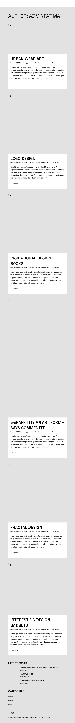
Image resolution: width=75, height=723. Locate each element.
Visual (37, 63)
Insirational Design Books (32, 680)
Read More (15, 84)
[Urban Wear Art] (37, 39)
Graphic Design (13, 717)
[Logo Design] (37, 124)
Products (31, 63)
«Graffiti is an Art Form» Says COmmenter (39, 667)
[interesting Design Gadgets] (37, 589)
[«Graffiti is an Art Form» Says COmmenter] (37, 358)
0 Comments (55, 63)
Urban (48, 717)
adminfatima (45, 63)
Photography (23, 717)
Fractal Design (26, 527)
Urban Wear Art (27, 58)
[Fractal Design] (37, 493)
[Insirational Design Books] (37, 223)
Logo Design (23, 158)
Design (25, 63)
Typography (42, 717)
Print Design (33, 717)
